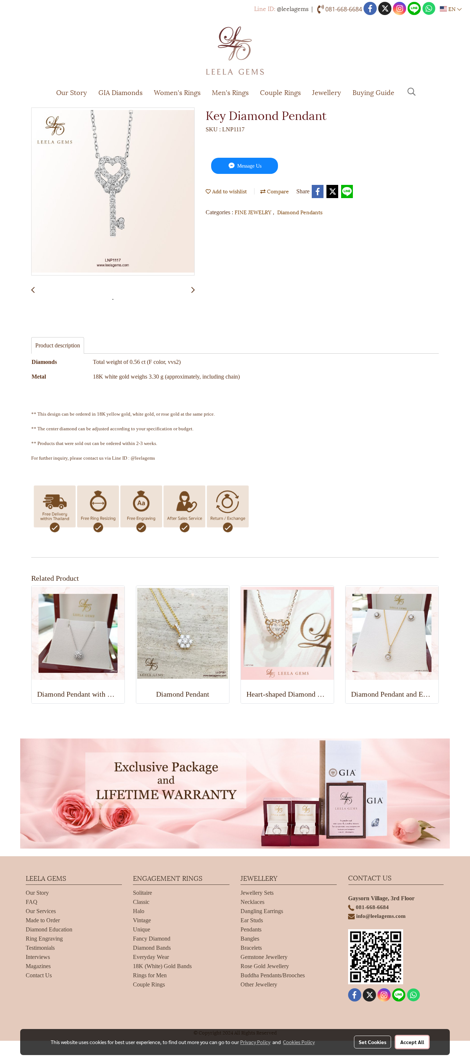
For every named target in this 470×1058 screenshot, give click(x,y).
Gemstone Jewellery (264, 957)
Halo (138, 911)
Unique (141, 929)
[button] (412, 92)
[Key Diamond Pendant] (113, 192)
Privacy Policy (255, 1042)
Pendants (251, 929)
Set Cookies (372, 1042)
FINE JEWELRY (254, 212)
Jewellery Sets (257, 893)
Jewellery (326, 92)
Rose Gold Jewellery (265, 966)
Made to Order (43, 920)
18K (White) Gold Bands (162, 966)
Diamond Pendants (299, 212)
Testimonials (40, 948)
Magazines (38, 966)
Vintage (142, 920)
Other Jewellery (259, 984)
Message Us (248, 166)
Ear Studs (252, 920)
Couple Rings (280, 92)
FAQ (31, 902)
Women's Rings (177, 92)
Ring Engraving (44, 938)
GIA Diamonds (120, 92)
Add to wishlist (229, 191)
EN (452, 8)
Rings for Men (150, 975)
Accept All (412, 1042)
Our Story (71, 92)
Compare (277, 191)
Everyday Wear (151, 957)
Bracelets (251, 948)
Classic (141, 902)
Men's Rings (230, 92)
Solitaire (142, 893)
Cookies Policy (299, 1042)
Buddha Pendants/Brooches (273, 975)
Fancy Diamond (151, 938)
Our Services (41, 911)
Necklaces (252, 902)
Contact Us (39, 975)
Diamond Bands (152, 948)
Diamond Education (49, 929)
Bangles (250, 938)
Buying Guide (373, 92)
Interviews (38, 957)
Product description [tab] (57, 345)
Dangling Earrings (262, 911)
